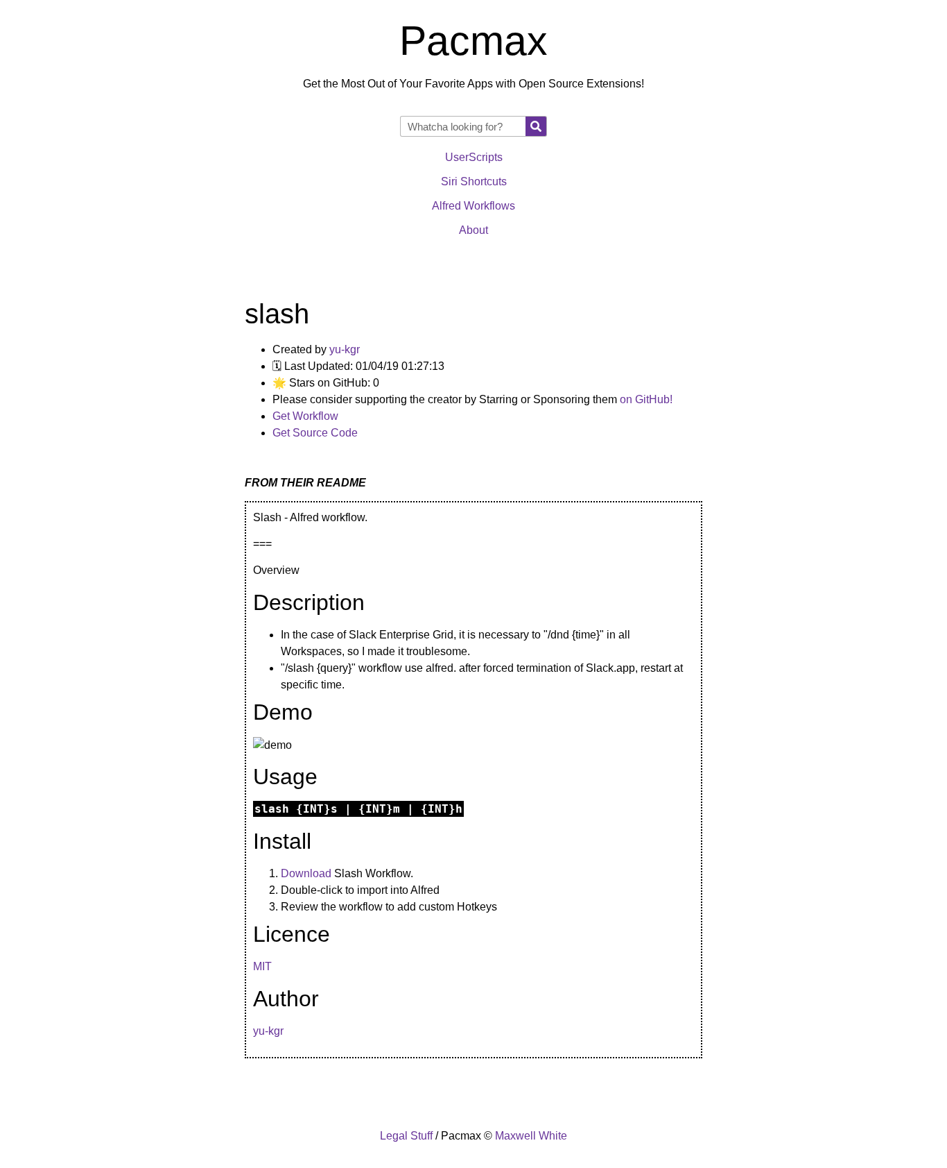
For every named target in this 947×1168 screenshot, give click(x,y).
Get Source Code (315, 433)
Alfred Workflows (473, 206)
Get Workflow (305, 416)
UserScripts (474, 157)
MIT (262, 966)
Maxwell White (531, 1136)
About (473, 230)
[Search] (535, 126)
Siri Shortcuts (474, 181)
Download (306, 873)
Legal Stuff (406, 1136)
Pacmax (473, 41)
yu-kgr (344, 349)
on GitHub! (646, 399)
